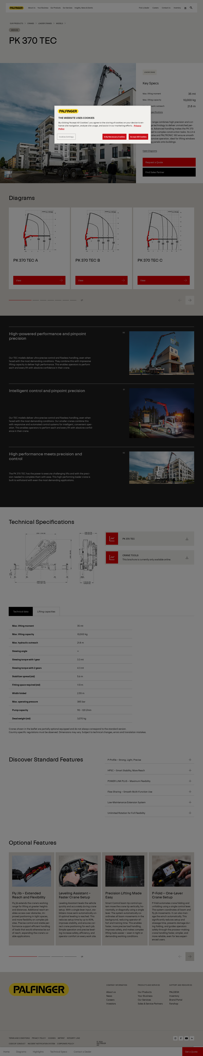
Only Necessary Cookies (114, 137)
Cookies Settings (66, 137)
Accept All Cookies (138, 137)
